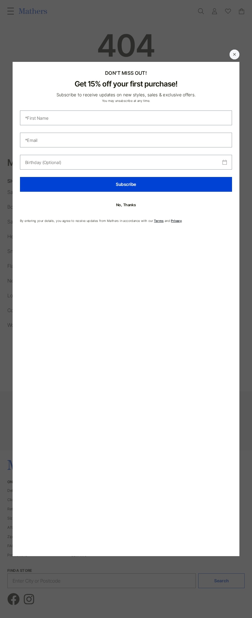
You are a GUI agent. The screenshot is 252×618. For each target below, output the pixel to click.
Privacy (176, 221)
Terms (158, 221)
